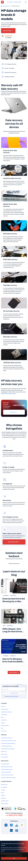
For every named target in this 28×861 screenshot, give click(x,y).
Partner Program (5, 725)
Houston (3, 795)
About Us (3, 706)
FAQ (2, 728)
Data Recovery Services (6, 737)
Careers (3, 722)
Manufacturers (6, 6)
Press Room (4, 720)
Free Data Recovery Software (8, 748)
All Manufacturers (5, 764)
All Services (4, 751)
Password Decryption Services (8, 743)
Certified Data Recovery (6, 712)
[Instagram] (14, 858)
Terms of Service (8, 854)
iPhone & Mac (13, 595)
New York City (4, 784)
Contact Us (3, 731)
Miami (2, 792)
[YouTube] (19, 858)
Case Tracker (4, 754)
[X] (16, 858)
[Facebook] (9, 858)
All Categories (5, 595)
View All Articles (13, 672)
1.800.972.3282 (19, 405)
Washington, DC (5, 800)
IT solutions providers (6, 772)
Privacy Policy (2, 854)
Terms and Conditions (13, 696)
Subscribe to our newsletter (11, 686)
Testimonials (4, 714)
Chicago (3, 790)
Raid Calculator (4, 757)
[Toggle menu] (25, 2)
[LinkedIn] (11, 858)
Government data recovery (7, 774)
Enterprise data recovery (6, 769)
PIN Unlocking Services (6, 746)
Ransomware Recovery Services (8, 740)
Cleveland (3, 798)
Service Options (4, 709)
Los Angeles (4, 787)
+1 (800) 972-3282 (14, 815)
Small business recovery (6, 766)
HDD (4, 625)
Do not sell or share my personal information (20, 854)
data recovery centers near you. (8, 393)
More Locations (4, 803)
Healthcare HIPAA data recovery (8, 777)
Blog (2, 717)
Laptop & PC (12, 655)
